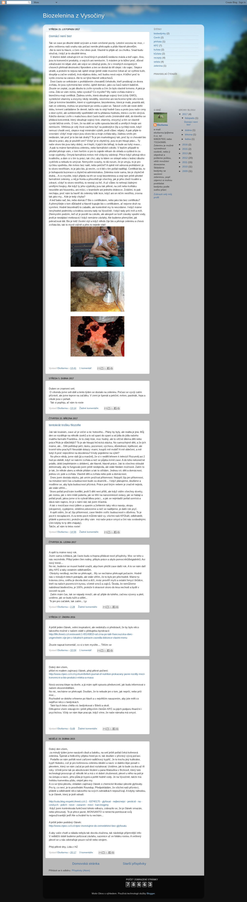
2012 (185, 158)
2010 (185, 166)
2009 (185, 171)
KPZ (156, 45)
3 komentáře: (86, 852)
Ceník (157, 37)
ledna (188, 139)
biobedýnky (160, 33)
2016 (185, 144)
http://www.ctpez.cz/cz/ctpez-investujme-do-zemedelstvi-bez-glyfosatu (88, 826)
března (189, 134)
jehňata (158, 41)
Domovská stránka (85, 863)
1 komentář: (86, 368)
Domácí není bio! (60, 36)
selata (157, 62)
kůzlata (157, 53)
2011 (185, 162)
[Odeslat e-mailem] (98, 368)
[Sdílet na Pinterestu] (111, 368)
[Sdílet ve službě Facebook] (108, 368)
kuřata (157, 49)
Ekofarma (162, 125)
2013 (185, 153)
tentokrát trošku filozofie (65, 425)
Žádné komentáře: (89, 408)
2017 (185, 114)
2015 (185, 149)
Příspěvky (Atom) (81, 870)
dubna (188, 130)
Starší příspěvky (134, 863)
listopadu (190, 118)
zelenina (158, 66)
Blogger (151, 893)
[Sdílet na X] (105, 368)
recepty (158, 57)
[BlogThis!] (102, 368)
